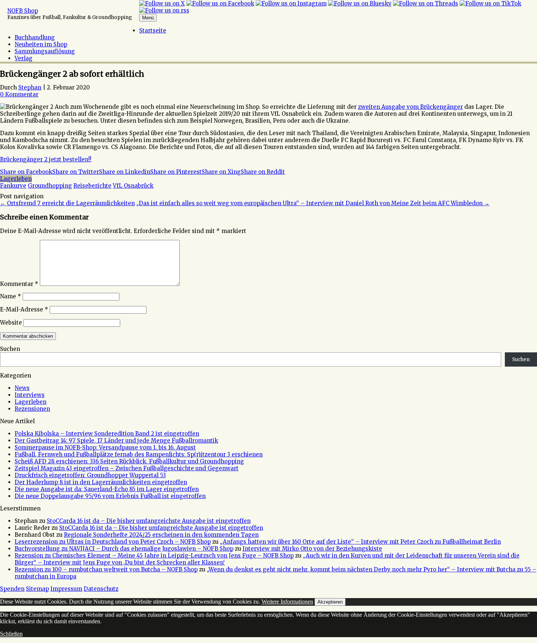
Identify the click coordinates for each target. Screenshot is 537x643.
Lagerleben (16, 178)
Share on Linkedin (124, 171)
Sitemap (37, 588)
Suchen (10, 348)
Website (11, 322)
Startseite (152, 30)
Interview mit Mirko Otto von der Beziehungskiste (312, 548)
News (22, 387)
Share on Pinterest (176, 171)
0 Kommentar (19, 94)
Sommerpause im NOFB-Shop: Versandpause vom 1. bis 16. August (105, 447)
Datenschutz (101, 588)
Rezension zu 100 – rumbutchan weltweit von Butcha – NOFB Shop (106, 569)
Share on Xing (221, 171)
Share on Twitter (75, 171)
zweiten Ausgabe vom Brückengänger (410, 106)
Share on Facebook (26, 171)
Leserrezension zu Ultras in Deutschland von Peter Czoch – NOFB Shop (113, 541)
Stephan (29, 87)
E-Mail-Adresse (24, 309)
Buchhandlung (35, 37)
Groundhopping (50, 185)
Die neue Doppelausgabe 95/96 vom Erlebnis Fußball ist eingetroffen (110, 496)
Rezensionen (32, 408)
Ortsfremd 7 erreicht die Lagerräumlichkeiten (67, 203)
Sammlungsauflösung (45, 51)
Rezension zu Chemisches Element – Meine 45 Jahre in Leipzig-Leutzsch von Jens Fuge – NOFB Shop (154, 555)
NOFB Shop (22, 10)
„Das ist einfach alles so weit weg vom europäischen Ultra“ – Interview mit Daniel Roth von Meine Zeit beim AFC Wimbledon (313, 203)
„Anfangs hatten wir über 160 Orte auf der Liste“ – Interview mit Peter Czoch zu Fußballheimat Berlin (360, 541)
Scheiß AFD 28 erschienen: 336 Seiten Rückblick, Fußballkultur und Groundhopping (129, 461)
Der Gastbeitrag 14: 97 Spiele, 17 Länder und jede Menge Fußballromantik (116, 440)
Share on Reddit (263, 171)
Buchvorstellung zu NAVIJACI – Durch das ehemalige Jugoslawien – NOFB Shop (124, 548)
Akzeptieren (330, 602)
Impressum (66, 588)
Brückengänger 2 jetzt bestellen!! (45, 159)
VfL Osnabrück (133, 185)
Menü (148, 17)
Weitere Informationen (287, 601)
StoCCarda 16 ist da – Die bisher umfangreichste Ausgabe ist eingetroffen (149, 520)
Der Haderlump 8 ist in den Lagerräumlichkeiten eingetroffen (101, 482)
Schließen (11, 634)
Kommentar (19, 283)
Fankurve (13, 185)
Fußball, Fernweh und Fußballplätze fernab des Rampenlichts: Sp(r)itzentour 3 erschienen (139, 454)
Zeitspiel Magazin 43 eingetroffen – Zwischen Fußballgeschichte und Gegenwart (127, 468)
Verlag (24, 58)
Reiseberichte (92, 185)
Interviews (30, 394)
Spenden (12, 588)
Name (10, 296)
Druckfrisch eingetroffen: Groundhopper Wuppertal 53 (90, 475)
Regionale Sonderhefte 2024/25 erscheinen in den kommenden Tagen (161, 534)
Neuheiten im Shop (41, 44)
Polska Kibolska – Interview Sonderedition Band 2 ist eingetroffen (107, 433)
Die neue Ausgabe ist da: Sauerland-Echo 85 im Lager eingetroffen (107, 489)
